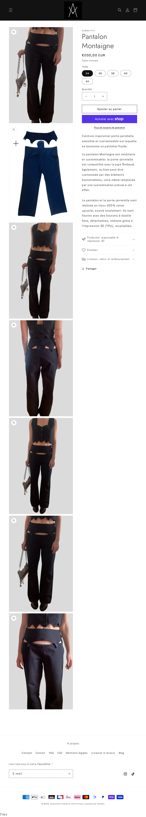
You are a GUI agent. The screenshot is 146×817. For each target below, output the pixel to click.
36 (100, 73)
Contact (40, 753)
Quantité (87, 89)
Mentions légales (77, 753)
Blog (121, 753)
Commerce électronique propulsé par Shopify (82, 803)
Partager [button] (91, 268)
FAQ (51, 753)
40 (125, 73)
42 (87, 81)
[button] (11, 10)
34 (87, 73)
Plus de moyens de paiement (109, 127)
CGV (59, 753)
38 (113, 73)
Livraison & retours (103, 753)
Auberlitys (55, 803)
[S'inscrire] (69, 774)
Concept (27, 753)
